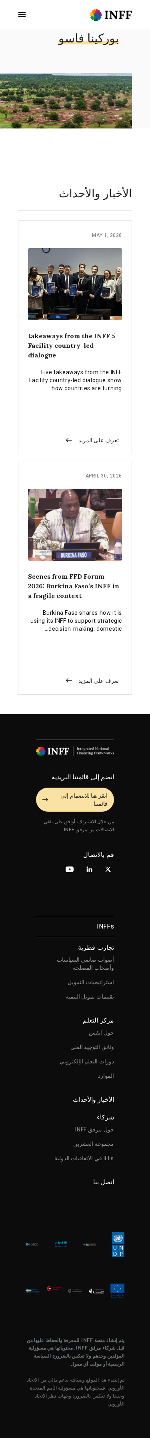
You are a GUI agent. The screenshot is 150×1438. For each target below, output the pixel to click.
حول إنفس (101, 1032)
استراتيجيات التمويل (91, 982)
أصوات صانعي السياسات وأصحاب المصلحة (85, 964)
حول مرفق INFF (94, 1129)
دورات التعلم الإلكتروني (87, 1061)
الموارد (106, 1076)
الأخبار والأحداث (93, 1099)
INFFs (105, 926)
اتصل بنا (103, 1182)
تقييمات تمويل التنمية (90, 996)
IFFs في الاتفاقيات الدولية (84, 1158)
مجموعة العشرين (93, 1144)
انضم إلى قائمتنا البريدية (83, 777)
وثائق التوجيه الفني (92, 1047)
